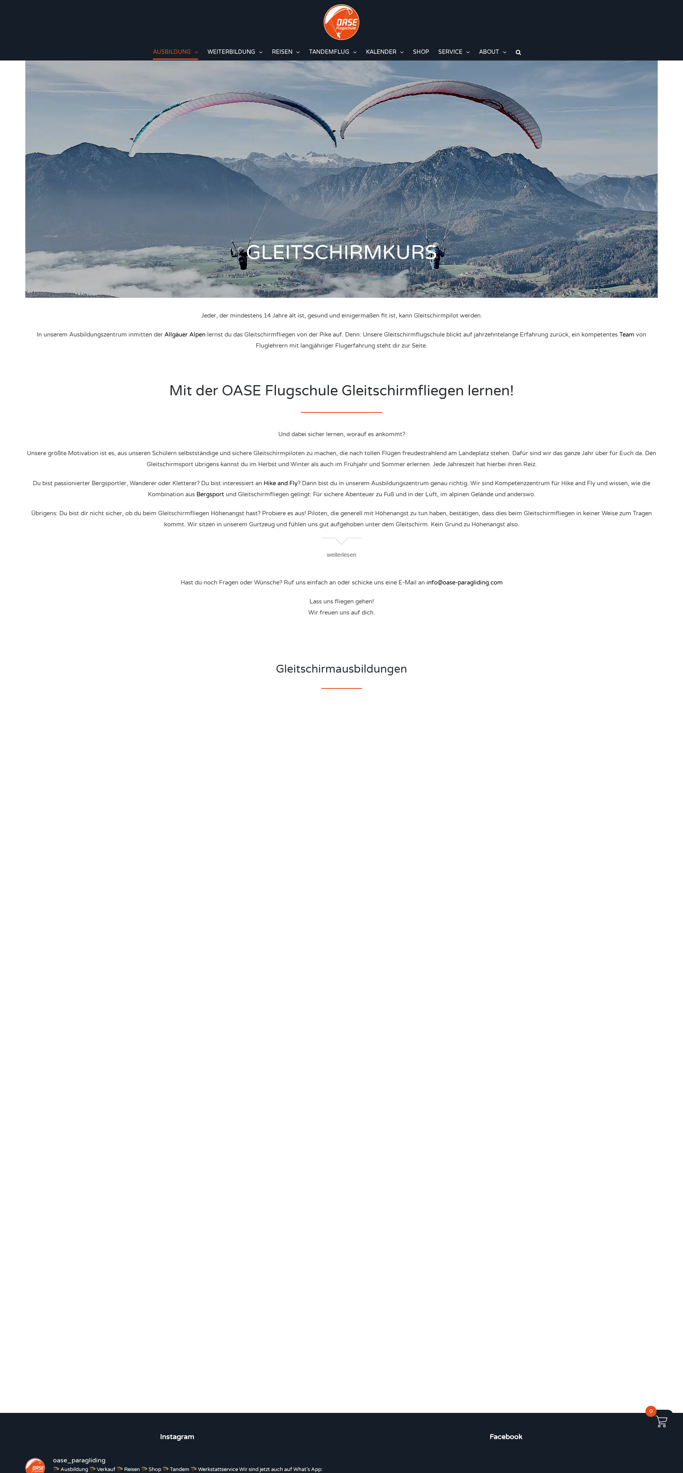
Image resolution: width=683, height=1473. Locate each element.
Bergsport (210, 494)
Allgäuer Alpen (185, 334)
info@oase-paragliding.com (464, 582)
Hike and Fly (281, 483)
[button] (518, 52)
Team (626, 334)
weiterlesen (341, 554)
